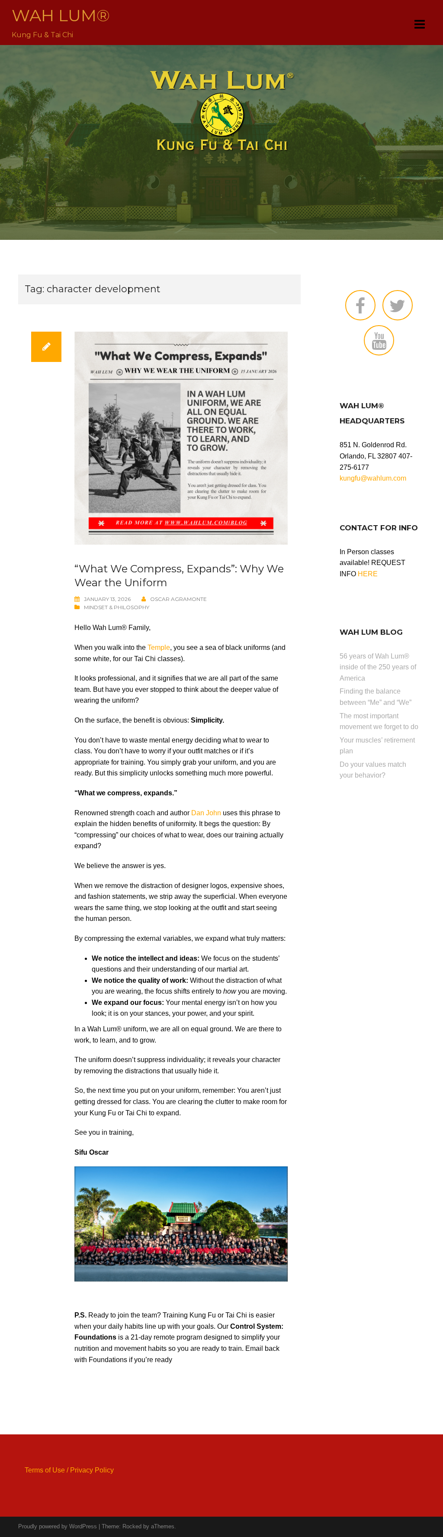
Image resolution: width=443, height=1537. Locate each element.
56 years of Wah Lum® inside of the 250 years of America (378, 667)
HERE (368, 574)
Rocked (131, 1526)
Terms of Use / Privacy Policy (69, 1470)
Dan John (206, 813)
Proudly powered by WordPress (57, 1526)
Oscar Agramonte (178, 599)
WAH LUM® (61, 15)
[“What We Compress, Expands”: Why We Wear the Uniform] (181, 437)
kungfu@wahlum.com (373, 478)
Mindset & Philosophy (116, 607)
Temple (159, 647)
